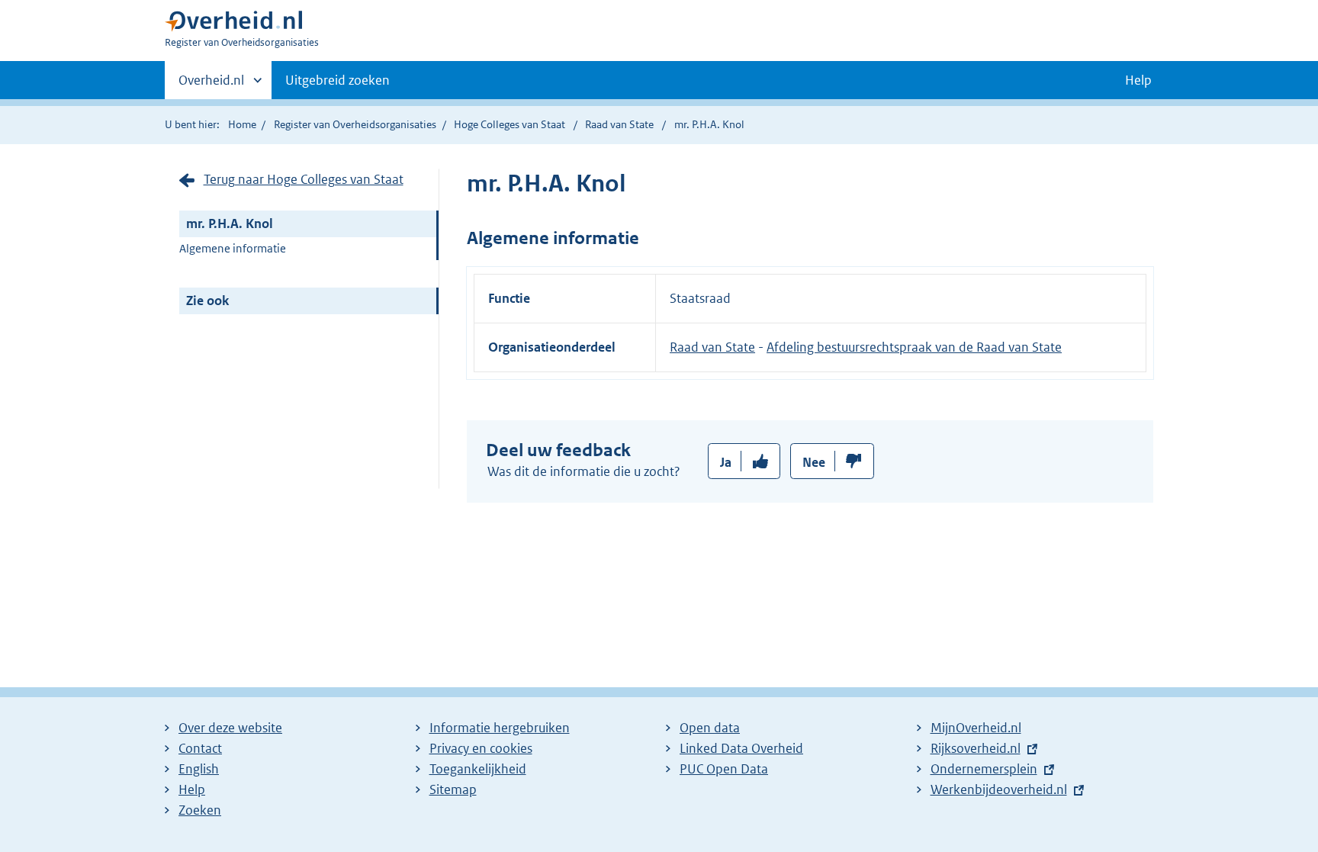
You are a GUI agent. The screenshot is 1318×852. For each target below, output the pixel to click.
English (198, 768)
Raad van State (620, 124)
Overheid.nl (211, 85)
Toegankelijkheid (477, 768)
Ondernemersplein (984, 768)
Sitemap (453, 789)
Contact (200, 748)
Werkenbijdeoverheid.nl (999, 789)
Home (242, 124)
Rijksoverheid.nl (976, 748)
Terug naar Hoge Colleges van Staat (303, 179)
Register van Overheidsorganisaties (355, 124)
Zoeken (199, 810)
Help (191, 789)
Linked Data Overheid (741, 748)
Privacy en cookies (480, 748)
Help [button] (1138, 80)
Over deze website (230, 727)
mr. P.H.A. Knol (229, 223)
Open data (710, 727)
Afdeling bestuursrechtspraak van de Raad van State (914, 347)
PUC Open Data (724, 768)
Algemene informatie (232, 248)
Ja (725, 462)
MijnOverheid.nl (976, 727)
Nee (813, 462)
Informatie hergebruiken (499, 727)
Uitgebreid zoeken (337, 80)
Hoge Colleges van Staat (509, 124)
